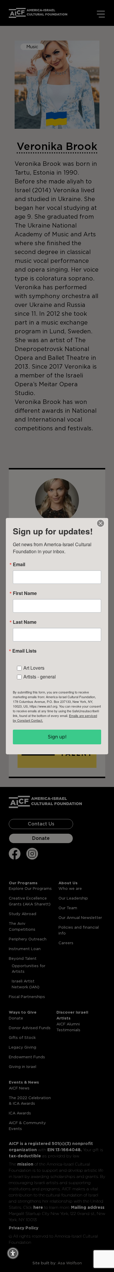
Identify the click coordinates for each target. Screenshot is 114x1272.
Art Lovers (33, 667)
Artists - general (39, 676)
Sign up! (57, 737)
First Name (25, 593)
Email (19, 564)
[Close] (100, 523)
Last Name (25, 622)
